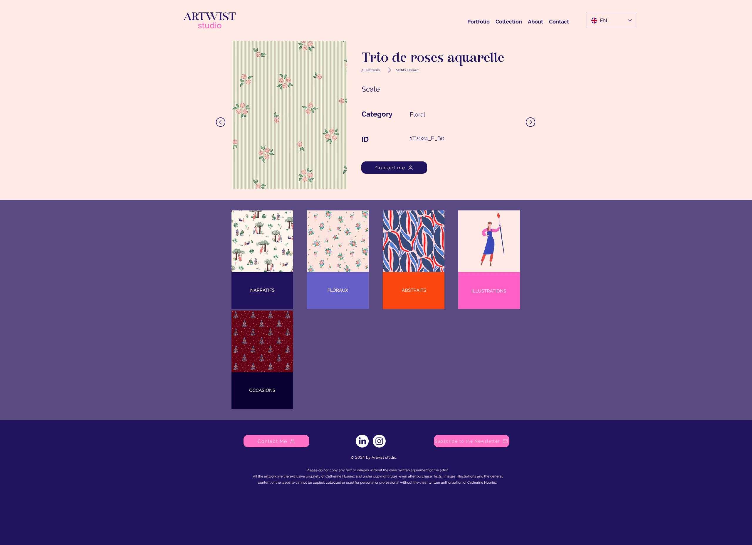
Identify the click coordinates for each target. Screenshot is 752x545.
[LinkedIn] (362, 441)
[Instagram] (379, 441)
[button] (471, 441)
